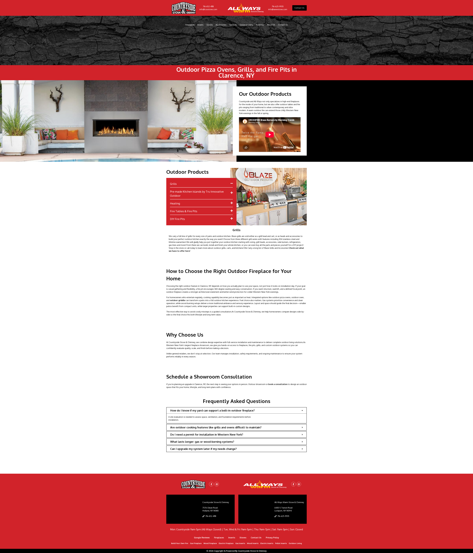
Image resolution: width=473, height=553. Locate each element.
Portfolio (260, 25)
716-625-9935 (278, 6)
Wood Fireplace (210, 543)
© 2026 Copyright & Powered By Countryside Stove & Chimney (236, 551)
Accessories (221, 25)
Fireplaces (189, 25)
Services (233, 25)
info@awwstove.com (277, 9)
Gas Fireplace (196, 543)
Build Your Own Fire (179, 543)
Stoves (209, 25)
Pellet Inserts (281, 543)
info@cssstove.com (208, 9)
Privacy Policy (272, 537)
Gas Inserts (240, 543)
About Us (271, 25)
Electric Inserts (266, 543)
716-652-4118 (208, 6)
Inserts (200, 25)
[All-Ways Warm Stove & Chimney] (246, 8)
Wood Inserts (252, 543)
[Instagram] (217, 484)
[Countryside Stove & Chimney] (183, 8)
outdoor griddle (177, 300)
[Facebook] (211, 484)
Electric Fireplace (226, 543)
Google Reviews (202, 537)
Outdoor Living (246, 25)
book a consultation (277, 384)
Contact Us (299, 8)
